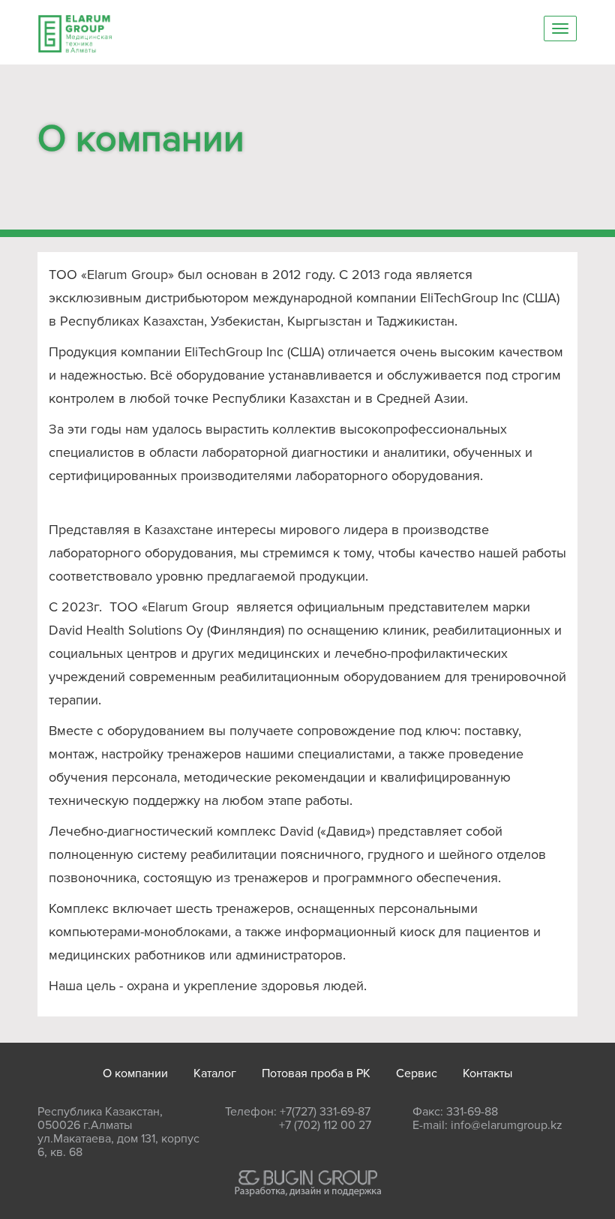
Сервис (416, 1073)
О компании (135, 1073)
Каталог (215, 1073)
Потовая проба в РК (316, 1073)
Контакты (487, 1073)
